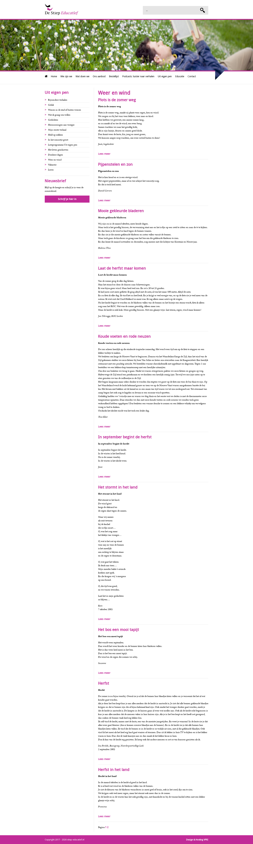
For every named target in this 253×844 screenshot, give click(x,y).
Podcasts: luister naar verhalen (138, 76)
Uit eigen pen (165, 76)
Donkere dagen (55, 155)
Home (54, 76)
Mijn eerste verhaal (57, 130)
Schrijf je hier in (67, 199)
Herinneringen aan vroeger (61, 125)
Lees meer (104, 153)
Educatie (179, 76)
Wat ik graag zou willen (59, 115)
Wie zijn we (66, 76)
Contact (192, 76)
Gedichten (53, 120)
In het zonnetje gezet (58, 140)
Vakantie (52, 164)
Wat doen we (82, 76)
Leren (51, 169)
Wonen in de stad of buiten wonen (64, 110)
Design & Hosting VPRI (197, 839)
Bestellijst (114, 76)
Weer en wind (54, 160)
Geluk (51, 105)
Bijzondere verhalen (57, 100)
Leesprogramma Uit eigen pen (62, 145)
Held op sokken (55, 135)
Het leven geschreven (58, 150)
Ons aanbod (99, 76)
